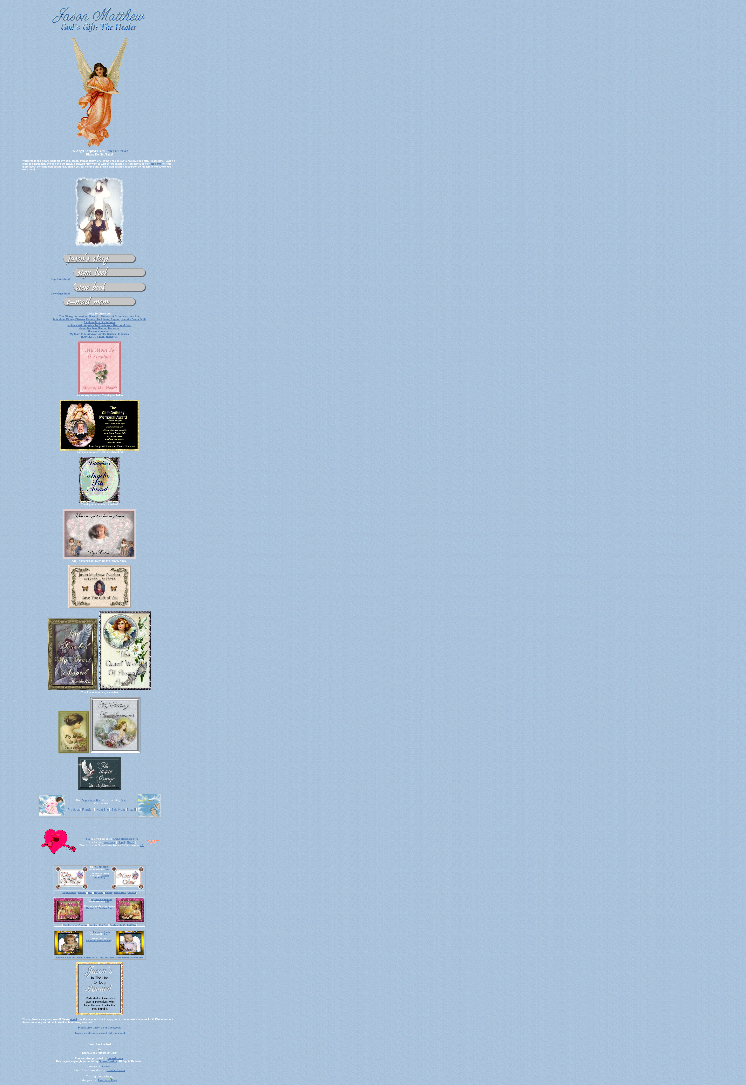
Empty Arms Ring (91, 800)
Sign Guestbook (60, 279)
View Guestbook (60, 293)
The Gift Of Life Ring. (101, 877)
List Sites (131, 892)
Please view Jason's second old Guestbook (99, 1033)
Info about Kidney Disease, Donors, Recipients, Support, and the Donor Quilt (99, 319)
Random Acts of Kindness (99, 322)
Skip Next (118, 809)
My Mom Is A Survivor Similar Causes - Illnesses (99, 334)
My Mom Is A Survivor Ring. (99, 908)
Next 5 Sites (120, 892)
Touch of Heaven (117, 151)
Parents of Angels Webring (99, 940)
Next (90, 892)
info (142, 845)
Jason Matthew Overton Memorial (99, 328)
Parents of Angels (101, 932)
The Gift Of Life (102, 867)
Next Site (102, 809)
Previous (74, 809)
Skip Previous (69, 892)
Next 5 (131, 809)
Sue (123, 800)
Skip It (121, 842)
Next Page (109, 842)
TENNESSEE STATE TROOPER (99, 336)
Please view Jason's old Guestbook (99, 1027)
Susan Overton (108, 1061)
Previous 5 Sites (63, 957)
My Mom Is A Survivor (101, 899)
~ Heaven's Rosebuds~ (99, 331)
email (73, 1019)
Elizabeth (105, 1066)
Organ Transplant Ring (125, 838)
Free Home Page (107, 1080)
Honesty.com (115, 1058)
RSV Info (156, 163)
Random (88, 809)
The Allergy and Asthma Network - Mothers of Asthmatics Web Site (99, 316)
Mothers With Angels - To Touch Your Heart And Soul (99, 325)
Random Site (128, 957)
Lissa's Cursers (116, 1070)
